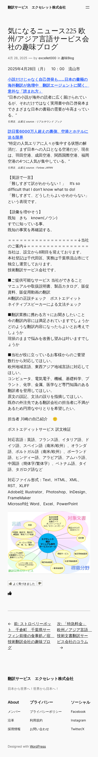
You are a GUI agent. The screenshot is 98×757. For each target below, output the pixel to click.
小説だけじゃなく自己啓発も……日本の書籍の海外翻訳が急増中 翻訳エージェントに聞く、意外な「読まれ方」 (48, 85)
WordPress (38, 746)
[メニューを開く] (87, 7)
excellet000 (47, 58)
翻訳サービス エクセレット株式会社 (37, 7)
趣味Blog (67, 58)
